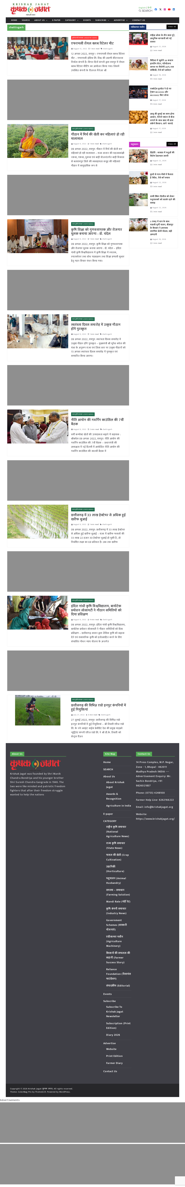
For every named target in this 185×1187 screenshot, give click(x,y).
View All (172, 26)
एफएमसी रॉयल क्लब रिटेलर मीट (92, 43)
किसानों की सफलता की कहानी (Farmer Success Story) (118, 958)
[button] (46, 20)
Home (14, 20)
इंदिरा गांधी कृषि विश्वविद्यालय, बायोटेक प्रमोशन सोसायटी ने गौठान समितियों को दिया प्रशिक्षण (96, 610)
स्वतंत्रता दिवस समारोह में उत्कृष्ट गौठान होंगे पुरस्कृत (96, 327)
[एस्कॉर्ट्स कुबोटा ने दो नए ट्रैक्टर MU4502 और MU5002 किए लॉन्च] (138, 97)
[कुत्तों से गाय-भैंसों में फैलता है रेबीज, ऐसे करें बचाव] (138, 181)
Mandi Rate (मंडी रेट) (118, 902)
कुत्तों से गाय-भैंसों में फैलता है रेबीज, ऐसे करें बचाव (161, 176)
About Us (39, 20)
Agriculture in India (118, 806)
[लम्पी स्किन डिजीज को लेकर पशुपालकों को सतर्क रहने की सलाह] (138, 205)
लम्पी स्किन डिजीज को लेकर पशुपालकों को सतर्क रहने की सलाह (162, 200)
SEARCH (26, 20)
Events (87, 20)
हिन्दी (149, 7)
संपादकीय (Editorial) (118, 986)
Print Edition (114, 1056)
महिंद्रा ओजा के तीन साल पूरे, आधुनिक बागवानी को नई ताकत (162, 39)
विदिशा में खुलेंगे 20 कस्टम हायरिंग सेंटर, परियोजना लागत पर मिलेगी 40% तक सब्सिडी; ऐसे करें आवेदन (162, 65)
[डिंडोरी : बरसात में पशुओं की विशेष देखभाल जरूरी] (138, 159)
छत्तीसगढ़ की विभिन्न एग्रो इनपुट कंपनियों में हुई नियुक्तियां (98, 707)
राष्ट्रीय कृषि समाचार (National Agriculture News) (117, 832)
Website (111, 1049)
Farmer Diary (114, 1063)
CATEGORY (70, 20)
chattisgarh (108, 48)
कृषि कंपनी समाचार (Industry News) (84, 38)
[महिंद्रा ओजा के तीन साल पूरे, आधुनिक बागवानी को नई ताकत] (138, 43)
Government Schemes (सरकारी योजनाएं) (116, 925)
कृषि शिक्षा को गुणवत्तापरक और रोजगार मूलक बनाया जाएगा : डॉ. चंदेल (96, 232)
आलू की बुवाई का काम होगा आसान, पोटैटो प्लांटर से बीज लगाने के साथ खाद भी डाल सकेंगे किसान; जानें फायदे (162, 118)
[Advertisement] (68, 100)
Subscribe (100, 20)
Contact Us (138, 20)
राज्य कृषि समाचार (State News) (83, 129)
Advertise (119, 20)
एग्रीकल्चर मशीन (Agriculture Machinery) (114, 941)
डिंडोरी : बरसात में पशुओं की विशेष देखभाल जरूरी (162, 154)
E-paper (56, 20)
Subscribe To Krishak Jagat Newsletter (114, 1012)
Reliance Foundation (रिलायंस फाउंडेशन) (118, 974)
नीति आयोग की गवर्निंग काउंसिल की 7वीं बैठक (97, 422)
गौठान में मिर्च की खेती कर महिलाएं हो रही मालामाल (98, 137)
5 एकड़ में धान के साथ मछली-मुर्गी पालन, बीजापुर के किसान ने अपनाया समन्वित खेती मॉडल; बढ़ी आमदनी (161, 228)
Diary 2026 (113, 1035)
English (142, 7)
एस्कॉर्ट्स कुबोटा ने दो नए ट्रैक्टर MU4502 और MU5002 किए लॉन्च (161, 92)
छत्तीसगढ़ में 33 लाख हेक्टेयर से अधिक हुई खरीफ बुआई (98, 517)
